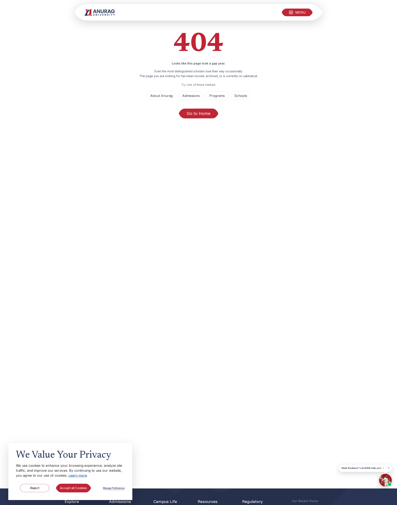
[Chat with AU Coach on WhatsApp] (385, 480)
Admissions (191, 96)
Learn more (77, 475)
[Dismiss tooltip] (388, 467)
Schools (240, 96)
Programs (217, 96)
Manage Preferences (114, 488)
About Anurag (161, 96)
